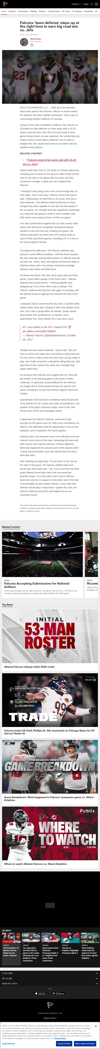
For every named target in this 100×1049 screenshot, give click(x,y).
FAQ (50, 1015)
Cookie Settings (8, 1044)
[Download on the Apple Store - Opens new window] (40, 982)
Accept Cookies (64, 1044)
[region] (50, 1035)
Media (50, 1019)
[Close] (96, 1026)
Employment (50, 1011)
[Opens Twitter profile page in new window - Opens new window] (31, 44)
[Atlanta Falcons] (50, 993)
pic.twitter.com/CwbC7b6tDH (40, 327)
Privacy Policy (50, 1006)
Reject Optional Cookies (85, 1044)
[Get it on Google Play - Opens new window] (58, 983)
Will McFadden (35, 39)
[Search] (92, 4)
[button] (50, 77)
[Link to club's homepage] (5, 3)
